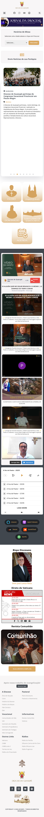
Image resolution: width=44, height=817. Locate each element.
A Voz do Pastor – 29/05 (15, 484)
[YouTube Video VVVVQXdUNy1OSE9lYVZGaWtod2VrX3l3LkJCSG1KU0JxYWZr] (22, 265)
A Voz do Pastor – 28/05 (15, 489)
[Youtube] (25, 789)
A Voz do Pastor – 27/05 (15, 494)
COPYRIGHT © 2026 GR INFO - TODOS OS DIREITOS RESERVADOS (22, 810)
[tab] (12, 593)
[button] (4, 12)
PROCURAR (34, 43)
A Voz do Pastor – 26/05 (15, 498)
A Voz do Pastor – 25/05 (15, 503)
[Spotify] (32, 789)
